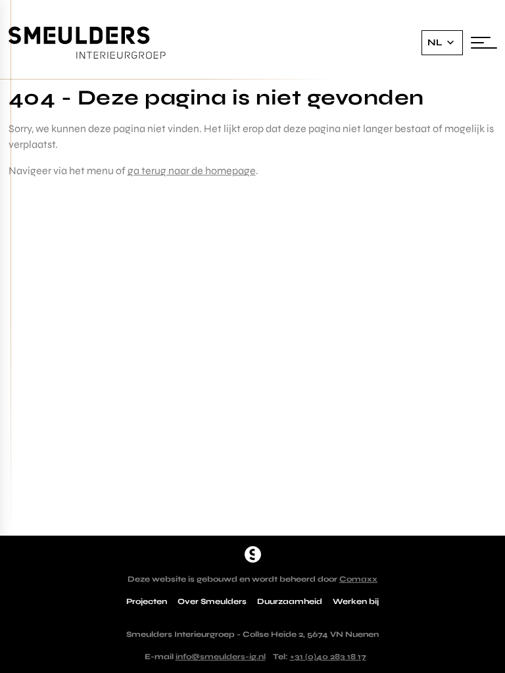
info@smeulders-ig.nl (221, 656)
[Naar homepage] (253, 554)
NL (435, 42)
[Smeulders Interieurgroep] (87, 43)
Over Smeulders (212, 601)
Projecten (146, 601)
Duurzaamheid (289, 601)
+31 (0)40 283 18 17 (328, 656)
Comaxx (358, 579)
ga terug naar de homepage (192, 170)
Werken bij (356, 601)
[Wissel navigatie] (484, 43)
